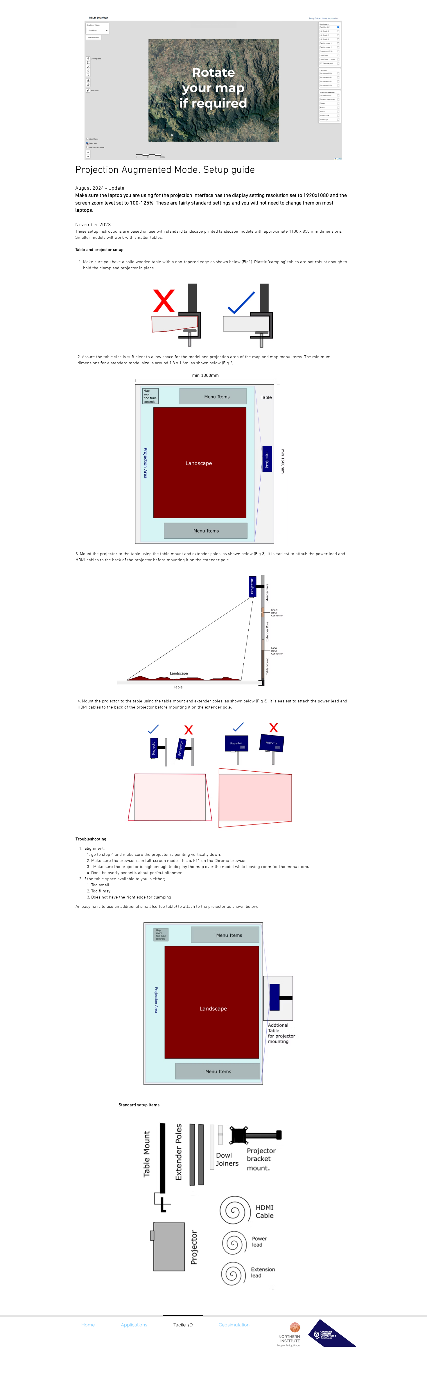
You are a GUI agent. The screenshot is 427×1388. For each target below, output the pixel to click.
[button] (334, 153)
